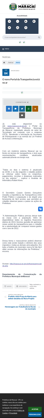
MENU (7, 49)
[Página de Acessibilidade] (26, 28)
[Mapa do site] (17, 28)
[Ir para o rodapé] (18, 32)
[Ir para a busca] (13, 32)
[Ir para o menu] (8, 32)
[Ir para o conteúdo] (32, 27)
